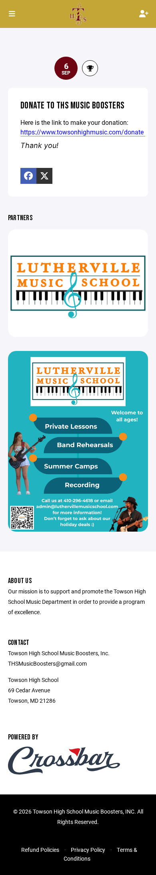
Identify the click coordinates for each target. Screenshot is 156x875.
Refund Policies (40, 849)
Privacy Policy (88, 849)
